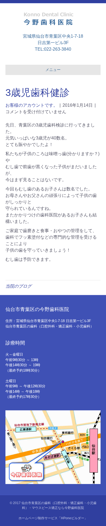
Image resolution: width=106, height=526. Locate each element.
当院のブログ (18, 286)
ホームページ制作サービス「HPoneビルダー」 (53, 518)
